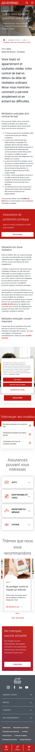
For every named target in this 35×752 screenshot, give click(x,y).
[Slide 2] (17, 613)
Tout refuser (17, 379)
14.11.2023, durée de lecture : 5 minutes (13, 50)
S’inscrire (17, 664)
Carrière (7, 710)
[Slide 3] (18, 613)
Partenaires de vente (10, 739)
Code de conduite (20, 735)
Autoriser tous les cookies (17, 384)
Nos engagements (11, 718)
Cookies (25, 731)
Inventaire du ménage (19, 510)
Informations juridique (21, 727)
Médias (6, 702)
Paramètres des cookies (17, 389)
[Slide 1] (16, 613)
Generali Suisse (10, 695)
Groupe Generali (25, 739)
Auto (14, 482)
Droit (8, 582)
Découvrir (17, 234)
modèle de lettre (8, 304)
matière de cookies (14, 374)
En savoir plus (13, 607)
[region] (17, 376)
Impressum (6, 727)
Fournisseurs (7, 735)
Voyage (15, 524)
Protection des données (11, 731)
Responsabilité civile (20, 496)
